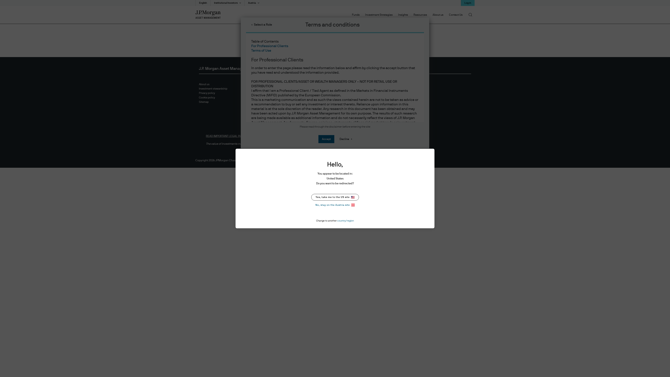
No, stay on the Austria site (332, 205)
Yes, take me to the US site (333, 197)
